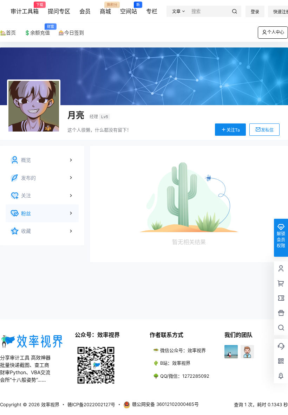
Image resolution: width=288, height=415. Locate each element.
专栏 (151, 11)
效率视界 (49, 404)
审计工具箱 (25, 8)
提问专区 (59, 11)
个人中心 (275, 32)
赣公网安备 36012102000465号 (165, 404)
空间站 (128, 8)
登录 (255, 11)
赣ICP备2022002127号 (91, 404)
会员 (85, 11)
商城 (105, 8)
